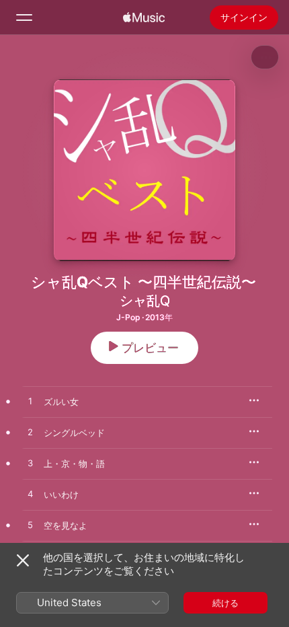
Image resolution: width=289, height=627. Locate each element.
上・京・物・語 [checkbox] (74, 463)
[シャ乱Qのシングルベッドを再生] (30, 433)
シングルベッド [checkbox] (74, 432)
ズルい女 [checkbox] (61, 401)
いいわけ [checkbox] (61, 494)
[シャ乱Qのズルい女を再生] (30, 402)
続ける (225, 602)
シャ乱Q (145, 301)
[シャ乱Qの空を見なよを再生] (30, 525)
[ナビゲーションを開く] (24, 17)
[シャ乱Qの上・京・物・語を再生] (30, 463)
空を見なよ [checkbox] (65, 525)
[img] (144, 17)
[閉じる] (23, 560)
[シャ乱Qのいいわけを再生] (30, 494)
